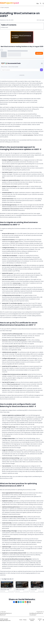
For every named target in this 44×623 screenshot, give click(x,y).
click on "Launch (14, 241)
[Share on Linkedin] (18, 602)
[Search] (40, 3)
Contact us (40, 619)
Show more (5, 27)
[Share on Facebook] (14, 602)
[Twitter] (43, 619)
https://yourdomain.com (13, 384)
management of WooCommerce (10, 208)
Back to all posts (5, 7)
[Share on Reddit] (25, 602)
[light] (43, 3)
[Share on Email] (30, 602)
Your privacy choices (32, 619)
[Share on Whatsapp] (23, 602)
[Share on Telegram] (21, 602)
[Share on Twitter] (16, 602)
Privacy (24, 619)
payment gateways (28, 135)
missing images (17, 283)
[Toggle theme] (42, 63)
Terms (20, 619)
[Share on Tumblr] (28, 602)
